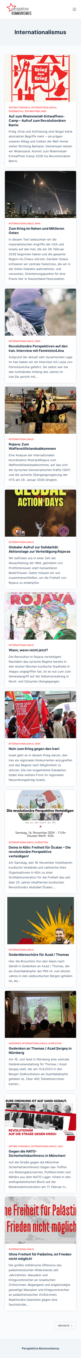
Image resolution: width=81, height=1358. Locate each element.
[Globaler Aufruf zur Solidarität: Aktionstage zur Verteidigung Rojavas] (40, 513)
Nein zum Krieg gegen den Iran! (34, 749)
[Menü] (74, 9)
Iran (37, 223)
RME (43, 111)
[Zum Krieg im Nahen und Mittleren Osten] (40, 194)
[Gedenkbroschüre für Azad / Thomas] (40, 920)
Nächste (63, 1325)
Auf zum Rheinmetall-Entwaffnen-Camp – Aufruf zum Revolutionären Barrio (37, 120)
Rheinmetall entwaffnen (24, 111)
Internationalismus (44, 107)
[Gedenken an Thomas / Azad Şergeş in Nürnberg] (40, 1014)
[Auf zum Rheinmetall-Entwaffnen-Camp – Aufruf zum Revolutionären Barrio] (40, 78)
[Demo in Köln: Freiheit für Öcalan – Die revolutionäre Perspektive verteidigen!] (40, 813)
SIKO (60, 1146)
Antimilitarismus (19, 107)
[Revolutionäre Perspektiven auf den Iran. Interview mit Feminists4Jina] (40, 312)
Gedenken (15, 1043)
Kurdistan (41, 842)
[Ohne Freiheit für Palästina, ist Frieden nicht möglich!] (40, 1220)
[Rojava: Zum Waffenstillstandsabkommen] (40, 410)
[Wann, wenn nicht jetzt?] (40, 616)
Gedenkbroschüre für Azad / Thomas (39, 955)
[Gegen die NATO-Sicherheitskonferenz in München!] (40, 1117)
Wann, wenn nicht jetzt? (28, 650)
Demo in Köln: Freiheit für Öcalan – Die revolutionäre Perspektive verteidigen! (40, 851)
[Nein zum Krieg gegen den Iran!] (40, 714)
